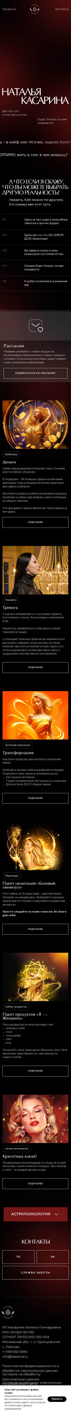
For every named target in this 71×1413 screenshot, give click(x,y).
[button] (35, 667)
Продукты (9, 9)
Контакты (62, 9)
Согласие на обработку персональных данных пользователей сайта (21, 1379)
